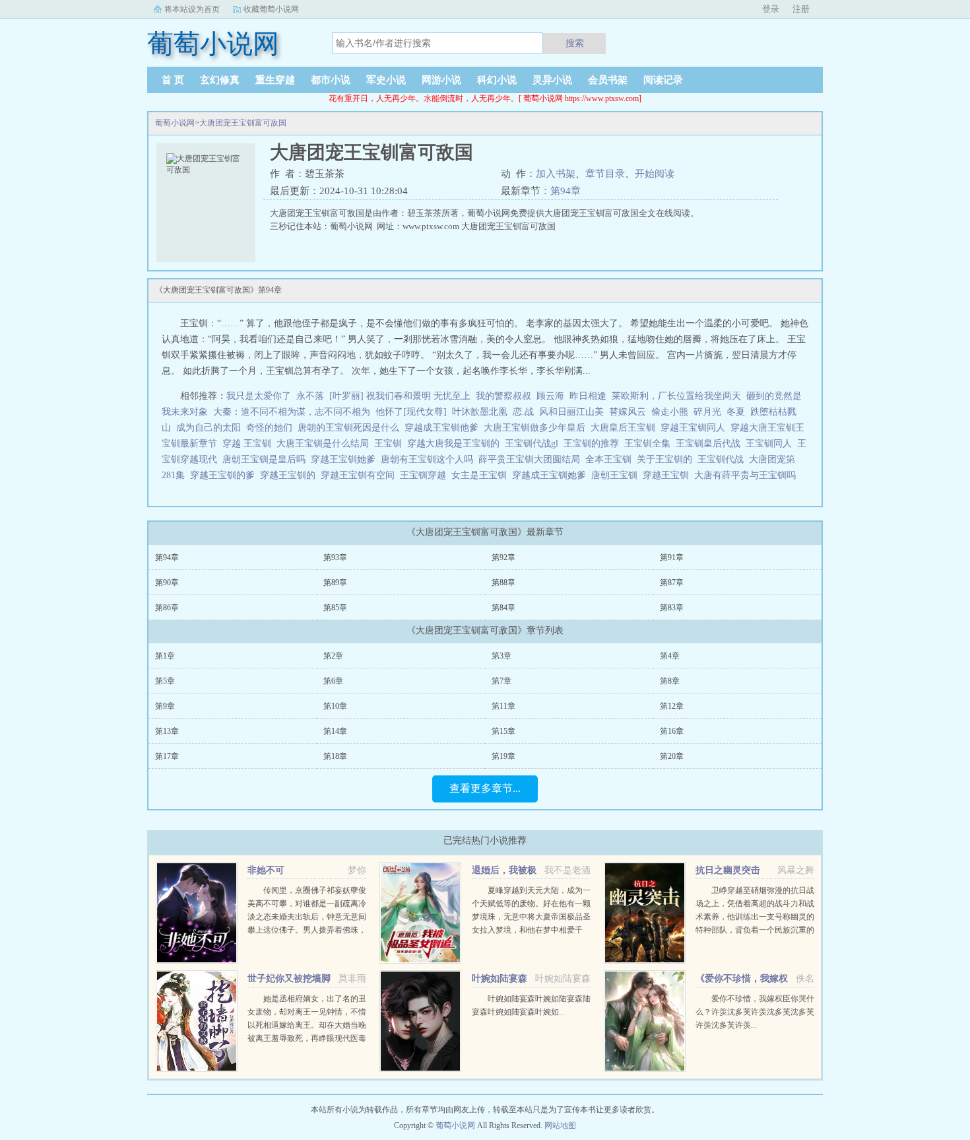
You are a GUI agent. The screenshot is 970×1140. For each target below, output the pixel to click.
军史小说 (386, 80)
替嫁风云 (627, 412)
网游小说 (441, 80)
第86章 (167, 607)
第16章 (672, 731)
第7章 (501, 681)
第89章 (335, 582)
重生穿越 (275, 80)
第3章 (501, 655)
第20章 (672, 756)
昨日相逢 (587, 396)
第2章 (333, 655)
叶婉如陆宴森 (499, 978)
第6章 (333, 681)
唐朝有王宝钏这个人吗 (429, 459)
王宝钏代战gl (534, 443)
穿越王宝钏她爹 (346, 459)
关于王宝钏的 (667, 459)
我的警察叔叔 (503, 396)
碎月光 (707, 412)
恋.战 (523, 412)
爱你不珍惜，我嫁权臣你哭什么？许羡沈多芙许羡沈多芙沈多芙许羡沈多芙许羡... (754, 1012)
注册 (801, 9)
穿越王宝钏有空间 (360, 475)
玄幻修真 (220, 80)
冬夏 (736, 412)
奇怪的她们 (269, 428)
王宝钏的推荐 (594, 443)
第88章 (503, 582)
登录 (770, 9)
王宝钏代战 (723, 459)
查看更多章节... (485, 788)
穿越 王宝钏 (249, 443)
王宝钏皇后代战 (711, 443)
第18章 (335, 756)
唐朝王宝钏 (617, 475)
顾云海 (550, 396)
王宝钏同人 (771, 443)
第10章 (335, 706)
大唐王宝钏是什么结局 (325, 443)
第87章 (672, 582)
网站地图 (560, 1125)
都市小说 (330, 80)
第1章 (165, 655)
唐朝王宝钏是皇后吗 (266, 459)
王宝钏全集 (650, 443)
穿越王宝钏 (668, 475)
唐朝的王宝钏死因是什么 (351, 428)
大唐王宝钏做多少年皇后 (537, 428)
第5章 (165, 681)
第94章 (565, 191)
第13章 (167, 731)
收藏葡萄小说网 (271, 9)
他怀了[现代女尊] (411, 412)
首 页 (173, 80)
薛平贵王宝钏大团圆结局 (531, 459)
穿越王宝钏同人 (695, 428)
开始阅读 (654, 173)
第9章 (165, 706)
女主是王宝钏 (481, 475)
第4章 (670, 655)
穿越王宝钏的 (290, 475)
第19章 (503, 756)
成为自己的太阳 (208, 428)
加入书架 (555, 173)
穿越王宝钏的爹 (225, 475)
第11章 (503, 706)
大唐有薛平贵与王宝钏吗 (747, 475)
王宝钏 (390, 443)
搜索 (575, 43)
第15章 (503, 731)
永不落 (310, 396)
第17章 (167, 756)
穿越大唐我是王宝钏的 (456, 443)
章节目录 (605, 173)
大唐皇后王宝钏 (626, 428)
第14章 (335, 731)
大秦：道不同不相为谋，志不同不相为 (291, 412)
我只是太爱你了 (258, 396)
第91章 (672, 557)
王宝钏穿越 (425, 475)
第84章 (503, 607)
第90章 (167, 582)
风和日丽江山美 (571, 412)
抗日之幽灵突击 (727, 870)
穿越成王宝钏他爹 (444, 428)
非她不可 (265, 870)
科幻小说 (497, 80)
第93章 (335, 557)
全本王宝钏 (611, 459)
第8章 (670, 681)
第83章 (672, 607)
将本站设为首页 (192, 9)
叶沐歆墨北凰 (479, 412)
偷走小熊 (669, 412)
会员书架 (608, 80)
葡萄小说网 (175, 122)
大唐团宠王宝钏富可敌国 (242, 122)
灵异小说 (552, 80)
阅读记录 (663, 80)
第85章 (335, 607)
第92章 (503, 557)
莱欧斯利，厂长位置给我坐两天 (676, 396)
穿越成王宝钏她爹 (551, 475)
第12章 (672, 706)
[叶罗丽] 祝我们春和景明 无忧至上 (399, 396)
